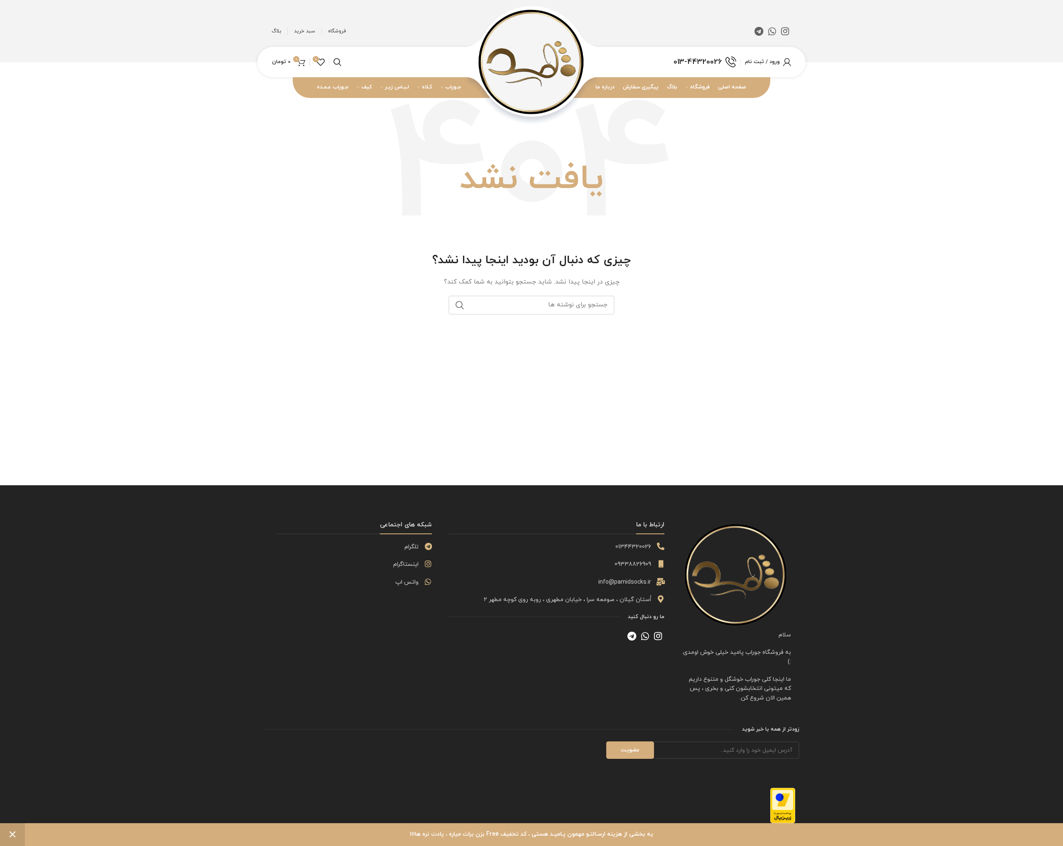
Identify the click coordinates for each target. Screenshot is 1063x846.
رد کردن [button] (12, 834)
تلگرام (411, 547)
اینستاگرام (406, 564)
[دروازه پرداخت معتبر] (782, 805)
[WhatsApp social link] (772, 31)
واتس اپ (407, 582)
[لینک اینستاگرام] (785, 31)
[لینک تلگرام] (759, 31)
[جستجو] (459, 305)
